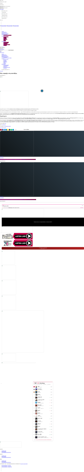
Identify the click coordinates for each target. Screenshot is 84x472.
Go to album (2, 9)
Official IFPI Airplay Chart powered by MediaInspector (43, 439)
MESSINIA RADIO (8, 126)
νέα (0, 127)
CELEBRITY (2, 197)
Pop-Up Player (2, 49)
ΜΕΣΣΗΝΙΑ (2, 157)
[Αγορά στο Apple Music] (51, 386)
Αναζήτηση (11, 50)
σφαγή (5, 127)
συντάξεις (2, 127)
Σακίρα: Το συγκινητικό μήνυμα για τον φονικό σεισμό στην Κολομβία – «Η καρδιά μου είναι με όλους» (18, 199)
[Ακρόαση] (36, 387)
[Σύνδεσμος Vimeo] (9, 25)
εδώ (5, 123)
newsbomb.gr (4, 124)
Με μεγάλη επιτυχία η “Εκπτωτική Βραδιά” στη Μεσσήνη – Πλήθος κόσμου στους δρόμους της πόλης (18, 159)
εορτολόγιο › (81, 207)
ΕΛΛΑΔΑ (1, 71)
